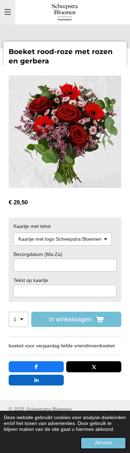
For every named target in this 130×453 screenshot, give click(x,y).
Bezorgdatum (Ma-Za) (38, 254)
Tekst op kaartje (31, 280)
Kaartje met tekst (32, 226)
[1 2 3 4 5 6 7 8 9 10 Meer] (18, 319)
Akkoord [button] (103, 443)
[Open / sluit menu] (7, 12)
